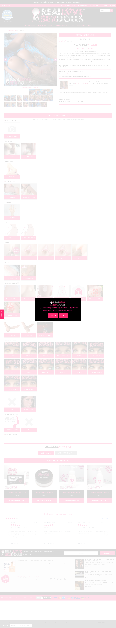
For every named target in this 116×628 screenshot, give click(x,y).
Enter (53, 315)
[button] (2, 314)
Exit (64, 315)
